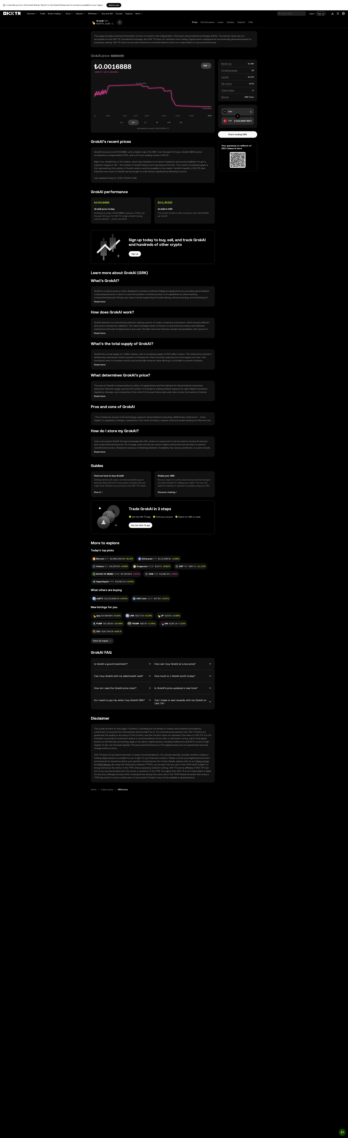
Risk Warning (104, 764)
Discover (31, 13)
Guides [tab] (230, 22)
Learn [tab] (220, 22)
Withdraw (92, 13)
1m (121, 122)
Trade (42, 13)
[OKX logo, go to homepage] (12, 13)
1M (180, 122)
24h (169, 122)
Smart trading (54, 13)
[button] (112, 23)
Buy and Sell (107, 13)
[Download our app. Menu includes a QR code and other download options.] (332, 13)
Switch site (114, 5)
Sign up (321, 13)
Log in (312, 13)
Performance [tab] (207, 22)
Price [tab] (194, 22)
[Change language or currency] (343, 13)
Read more (99, 301)
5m (133, 122)
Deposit (79, 13)
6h (157, 122)
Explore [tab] (241, 22)
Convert (119, 13)
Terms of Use (202, 761)
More (138, 13)
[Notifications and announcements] (338, 13)
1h (145, 122)
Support (129, 13)
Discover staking (166, 492)
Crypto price (107, 789)
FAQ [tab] (250, 22)
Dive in (97, 492)
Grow (68, 13)
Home (94, 789)
